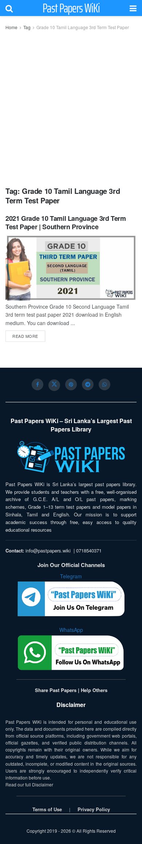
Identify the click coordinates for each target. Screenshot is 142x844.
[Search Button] (9, 8)
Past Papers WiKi (71, 8)
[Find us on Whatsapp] (104, 384)
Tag (27, 27)
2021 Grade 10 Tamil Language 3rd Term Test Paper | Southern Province (65, 222)
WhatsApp (71, 629)
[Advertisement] (71, 106)
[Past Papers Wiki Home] (71, 457)
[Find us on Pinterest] (71, 384)
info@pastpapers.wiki (48, 550)
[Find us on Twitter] (54, 385)
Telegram (71, 576)
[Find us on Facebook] (37, 384)
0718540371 (89, 550)
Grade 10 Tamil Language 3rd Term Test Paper (82, 27)
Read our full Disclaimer (29, 784)
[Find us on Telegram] (88, 384)
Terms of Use (47, 809)
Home (11, 27)
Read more (28, 336)
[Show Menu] (133, 8)
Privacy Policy (94, 809)
